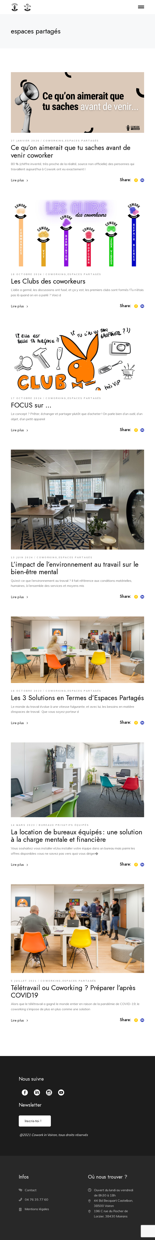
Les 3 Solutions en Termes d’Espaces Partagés (77, 698)
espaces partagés (82, 140)
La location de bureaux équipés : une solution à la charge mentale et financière (76, 835)
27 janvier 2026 (25, 140)
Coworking (53, 140)
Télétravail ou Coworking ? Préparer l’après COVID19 (73, 991)
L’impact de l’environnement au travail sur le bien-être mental (74, 568)
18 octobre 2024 (26, 274)
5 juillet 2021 (24, 980)
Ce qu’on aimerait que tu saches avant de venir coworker (70, 151)
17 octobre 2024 (26, 398)
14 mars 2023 (23, 825)
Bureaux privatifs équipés (64, 825)
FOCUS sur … (31, 405)
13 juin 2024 (22, 557)
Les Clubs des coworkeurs (48, 281)
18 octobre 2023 (26, 690)
